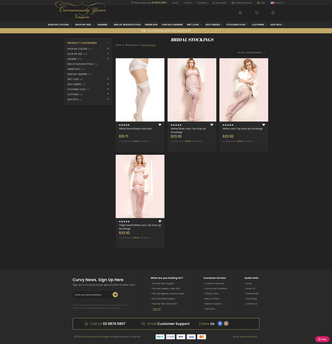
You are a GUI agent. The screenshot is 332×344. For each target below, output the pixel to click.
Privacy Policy (212, 293)
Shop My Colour (58, 24)
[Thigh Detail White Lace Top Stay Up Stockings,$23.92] (140, 186)
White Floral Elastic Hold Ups (135, 128)
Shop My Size (83, 24)
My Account (221, 3)
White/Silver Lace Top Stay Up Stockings (188, 130)
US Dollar (279, 3)
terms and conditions (96, 308)
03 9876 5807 (114, 323)
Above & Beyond (248, 336)
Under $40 (151, 24)
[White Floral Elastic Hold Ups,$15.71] (140, 90)
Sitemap (136, 336)
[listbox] (257, 52)
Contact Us (251, 303)
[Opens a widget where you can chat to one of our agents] (322, 339)
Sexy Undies (212, 24)
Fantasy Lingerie (172, 24)
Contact (187, 3)
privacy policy (114, 308)
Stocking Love (235, 24)
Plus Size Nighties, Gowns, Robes (168, 293)
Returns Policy (212, 298)
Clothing (258, 24)
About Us (250, 288)
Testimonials (252, 293)
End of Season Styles (127, 24)
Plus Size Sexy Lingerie (163, 283)
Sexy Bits (276, 24)
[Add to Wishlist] (160, 125)
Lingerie (102, 24)
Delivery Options (213, 303)
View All (157, 308)
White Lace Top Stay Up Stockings (243, 128)
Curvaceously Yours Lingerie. (96, 336)
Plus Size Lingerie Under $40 (166, 288)
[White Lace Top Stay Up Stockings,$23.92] (243, 90)
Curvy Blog (202, 3)
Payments (210, 308)
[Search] (240, 13)
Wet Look (193, 24)
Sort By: (241, 52)
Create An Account (214, 283)
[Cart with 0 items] (273, 13)
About (175, 3)
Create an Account (243, 3)
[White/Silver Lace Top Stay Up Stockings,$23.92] (192, 90)
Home (249, 283)
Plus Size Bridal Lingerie (163, 298)
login (262, 3)
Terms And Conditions (216, 288)
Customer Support (173, 323)
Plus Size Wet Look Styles (164, 303)
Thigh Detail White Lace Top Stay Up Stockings (140, 226)
